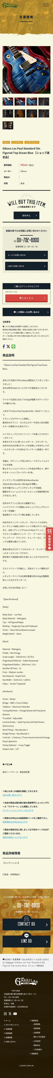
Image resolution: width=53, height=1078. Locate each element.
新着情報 (9, 1033)
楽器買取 (35, 1020)
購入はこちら (26, 297)
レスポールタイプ (32, 142)
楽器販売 (35, 1053)
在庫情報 (9, 1029)
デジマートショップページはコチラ (18, 810)
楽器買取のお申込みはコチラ (15, 821)
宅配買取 (37, 1028)
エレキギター (17, 142)
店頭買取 (37, 1024)
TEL (26, 240)
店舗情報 (9, 1037)
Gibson (6, 142)
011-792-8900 (26, 906)
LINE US (26, 941)
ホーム (8, 1020)
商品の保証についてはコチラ (15, 837)
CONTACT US (26, 924)
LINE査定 (37, 1041)
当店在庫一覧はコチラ (12, 795)
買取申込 (26, 216)
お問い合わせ (11, 1041)
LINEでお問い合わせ (16, 266)
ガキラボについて (12, 1024)
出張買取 (37, 1032)
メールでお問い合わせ (17, 255)
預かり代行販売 (39, 1037)
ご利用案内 (38, 1049)
